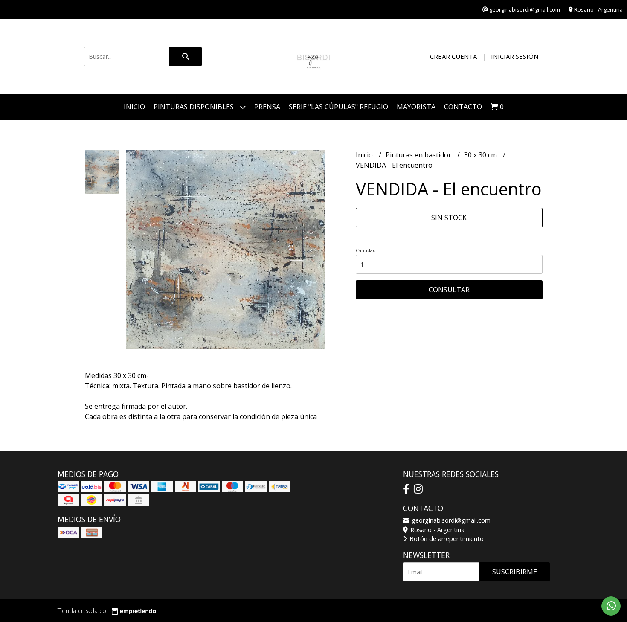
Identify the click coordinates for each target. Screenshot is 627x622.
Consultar (449, 289)
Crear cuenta (453, 56)
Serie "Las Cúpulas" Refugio (338, 106)
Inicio (134, 106)
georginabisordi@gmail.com (450, 520)
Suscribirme (514, 571)
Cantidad (366, 250)
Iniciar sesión (514, 56)
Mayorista (416, 106)
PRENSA (267, 106)
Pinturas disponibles (194, 106)
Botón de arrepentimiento (446, 539)
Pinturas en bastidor (419, 155)
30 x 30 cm (481, 155)
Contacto (463, 106)
